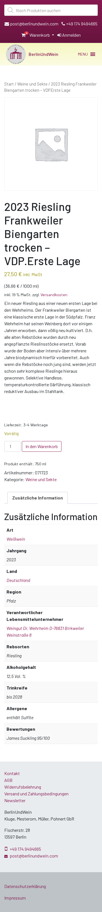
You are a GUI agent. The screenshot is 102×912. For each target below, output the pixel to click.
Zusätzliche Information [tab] (37, 497)
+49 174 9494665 (81, 23)
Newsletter (15, 800)
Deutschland (18, 580)
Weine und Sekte (32, 83)
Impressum (15, 897)
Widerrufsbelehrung (22, 786)
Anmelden (71, 35)
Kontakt (12, 773)
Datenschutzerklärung (25, 886)
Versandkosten (54, 294)
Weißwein (16, 539)
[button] (83, 54)
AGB (8, 780)
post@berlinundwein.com (33, 23)
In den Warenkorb (42, 446)
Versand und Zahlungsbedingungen (36, 793)
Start (9, 83)
